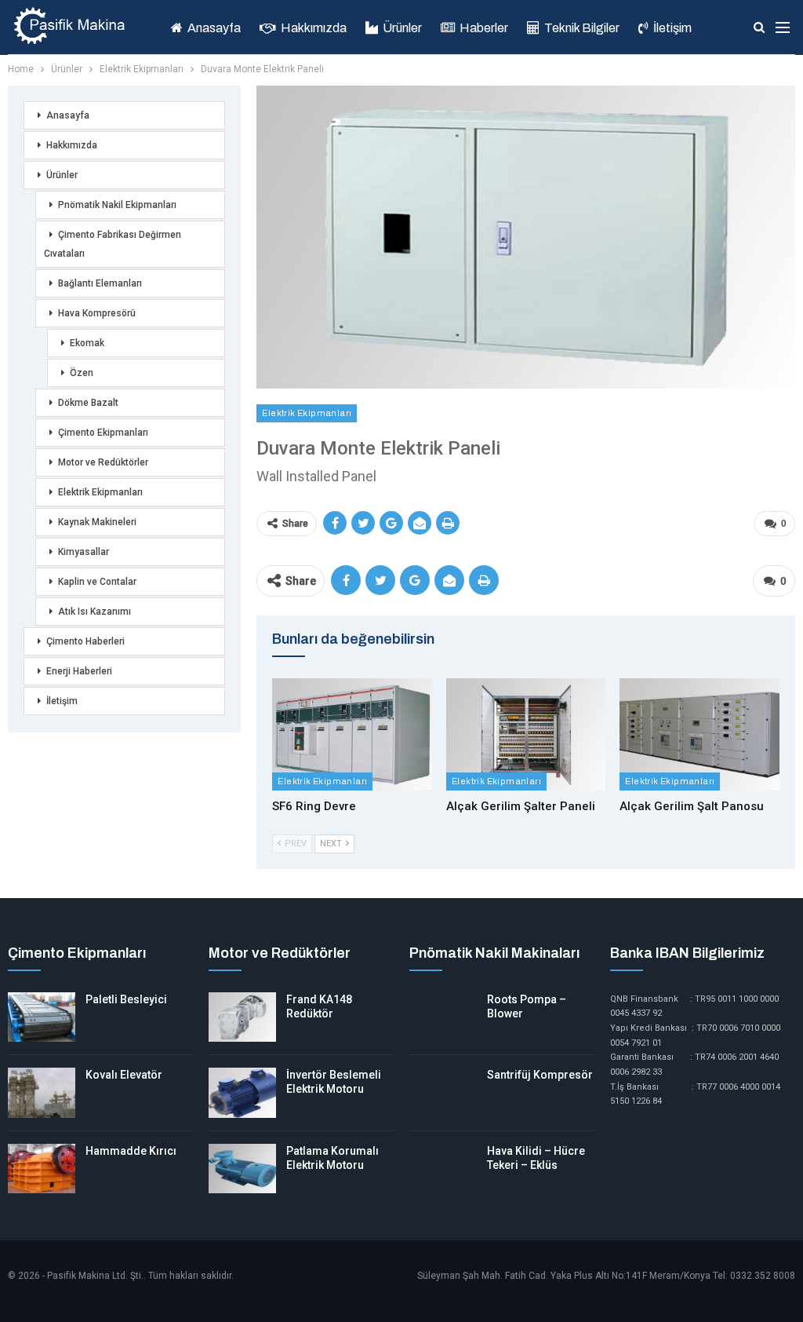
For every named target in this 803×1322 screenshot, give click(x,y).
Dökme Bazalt (88, 402)
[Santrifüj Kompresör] (443, 1093)
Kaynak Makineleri (97, 522)
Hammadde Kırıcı (130, 1151)
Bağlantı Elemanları (100, 283)
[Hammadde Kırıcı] (41, 1169)
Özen (81, 372)
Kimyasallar (83, 551)
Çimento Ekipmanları (103, 432)
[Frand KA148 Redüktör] (242, 1017)
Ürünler (402, 28)
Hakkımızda (314, 28)
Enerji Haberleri (79, 671)
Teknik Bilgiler (582, 28)
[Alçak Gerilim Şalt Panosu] (699, 734)
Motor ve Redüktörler (103, 462)
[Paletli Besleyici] (41, 1017)
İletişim (672, 28)
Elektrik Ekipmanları (306, 413)
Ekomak (87, 343)
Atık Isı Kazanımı (94, 611)
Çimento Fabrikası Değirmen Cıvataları (112, 244)
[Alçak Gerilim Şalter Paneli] (526, 734)
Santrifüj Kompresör (540, 1074)
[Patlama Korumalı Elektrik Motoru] (242, 1169)
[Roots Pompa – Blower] (443, 1017)
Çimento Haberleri (85, 641)
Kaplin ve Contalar (97, 581)
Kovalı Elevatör (123, 1074)
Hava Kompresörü (97, 313)
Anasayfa (214, 28)
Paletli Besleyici (126, 999)
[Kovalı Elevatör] (41, 1093)
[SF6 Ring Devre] (352, 734)
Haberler (484, 28)
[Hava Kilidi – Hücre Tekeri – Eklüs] (443, 1169)
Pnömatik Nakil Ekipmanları (117, 204)
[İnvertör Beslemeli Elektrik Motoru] (242, 1093)
